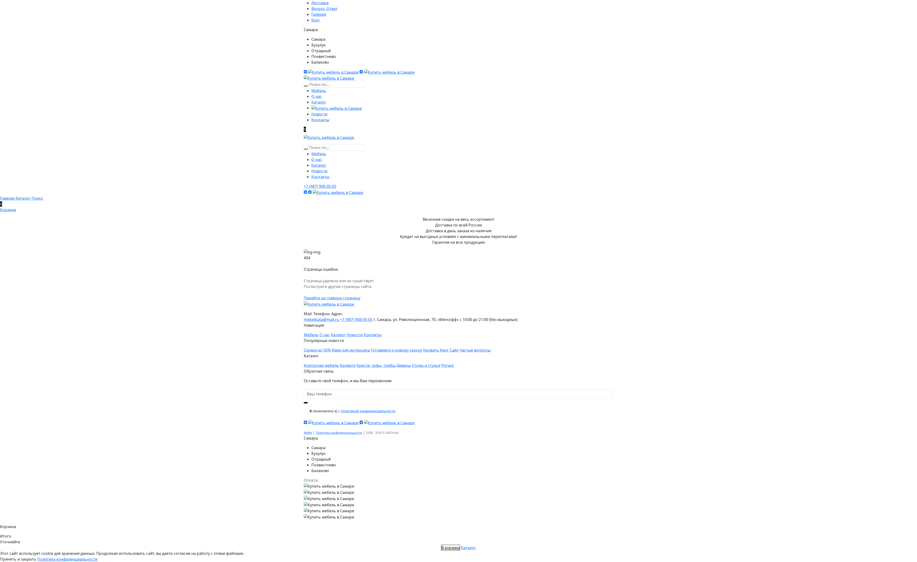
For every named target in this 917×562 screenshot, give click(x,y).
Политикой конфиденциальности (368, 411)
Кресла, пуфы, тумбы (376, 365)
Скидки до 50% (317, 350)
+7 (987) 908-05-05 (320, 186)
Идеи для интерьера (351, 350)
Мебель (318, 90)
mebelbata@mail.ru (321, 319)
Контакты (320, 119)
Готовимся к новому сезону (396, 350)
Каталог (318, 102)
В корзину (450, 547)
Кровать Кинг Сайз (440, 350)
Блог (315, 20)
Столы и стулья (426, 365)
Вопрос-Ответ (324, 8)
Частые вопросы (474, 350)
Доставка (320, 3)
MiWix (308, 433)
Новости (319, 114)
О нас (316, 96)
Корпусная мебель (321, 365)
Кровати (348, 365)
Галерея (318, 14)
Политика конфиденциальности (339, 433)
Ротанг (447, 365)
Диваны (403, 365)
